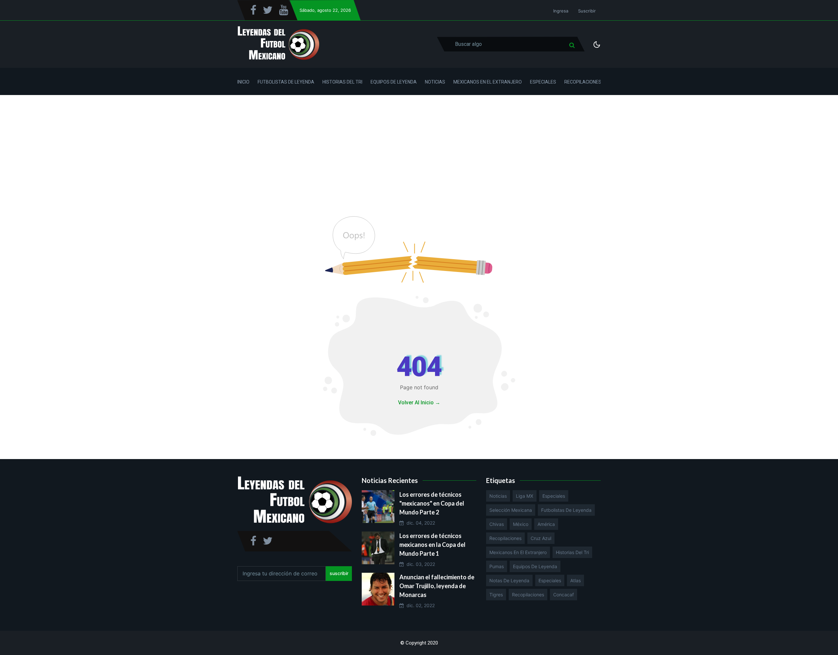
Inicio (243, 82)
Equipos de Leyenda (394, 82)
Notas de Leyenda (509, 580)
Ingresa (560, 10)
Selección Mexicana (510, 510)
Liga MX (524, 496)
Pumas (496, 566)
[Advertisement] (419, 144)
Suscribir (587, 10)
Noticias (435, 82)
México (520, 524)
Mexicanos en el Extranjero (487, 82)
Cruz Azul (541, 538)
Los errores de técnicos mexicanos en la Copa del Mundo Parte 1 (432, 544)
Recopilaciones (582, 82)
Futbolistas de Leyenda (286, 82)
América (546, 524)
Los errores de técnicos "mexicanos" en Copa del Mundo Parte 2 (431, 503)
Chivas (496, 524)
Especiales (543, 82)
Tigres (496, 594)
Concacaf (563, 594)
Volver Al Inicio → (419, 402)
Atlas (575, 580)
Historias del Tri (342, 82)
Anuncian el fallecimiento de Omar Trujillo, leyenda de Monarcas (436, 585)
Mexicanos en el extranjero (518, 552)
